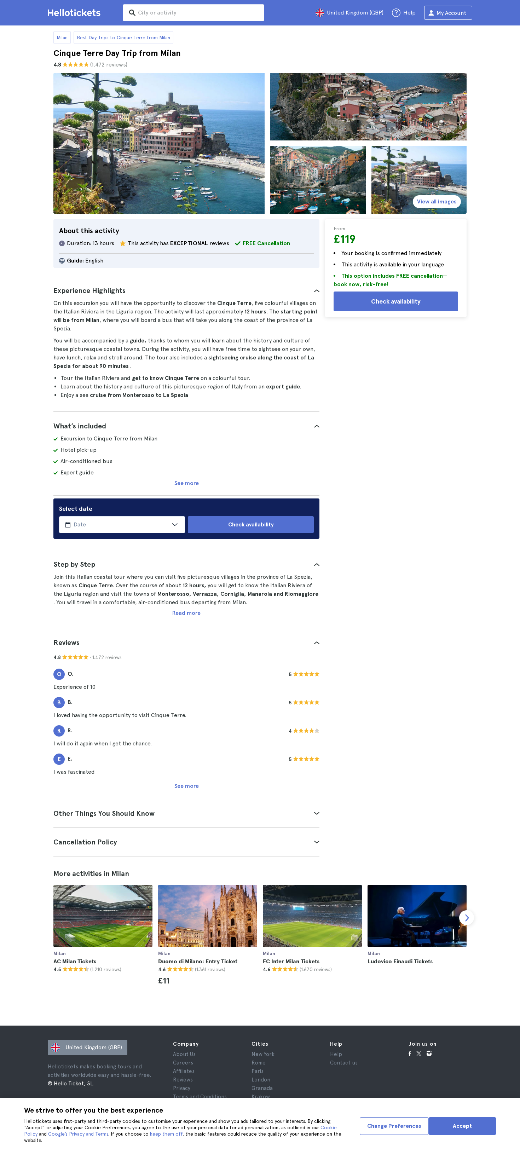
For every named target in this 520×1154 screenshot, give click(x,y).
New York (263, 1054)
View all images (437, 201)
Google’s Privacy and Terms (78, 1134)
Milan (62, 37)
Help (336, 1054)
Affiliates (184, 1071)
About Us (184, 1054)
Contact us (344, 1063)
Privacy (181, 1088)
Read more (186, 613)
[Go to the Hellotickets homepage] (75, 12)
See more (186, 483)
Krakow (261, 1097)
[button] (186, 290)
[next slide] (466, 917)
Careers (183, 1063)
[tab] (186, 290)
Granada (262, 1088)
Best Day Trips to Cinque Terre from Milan (123, 37)
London (261, 1080)
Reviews (183, 1080)
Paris (258, 1071)
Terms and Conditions (200, 1097)
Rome (259, 1063)
